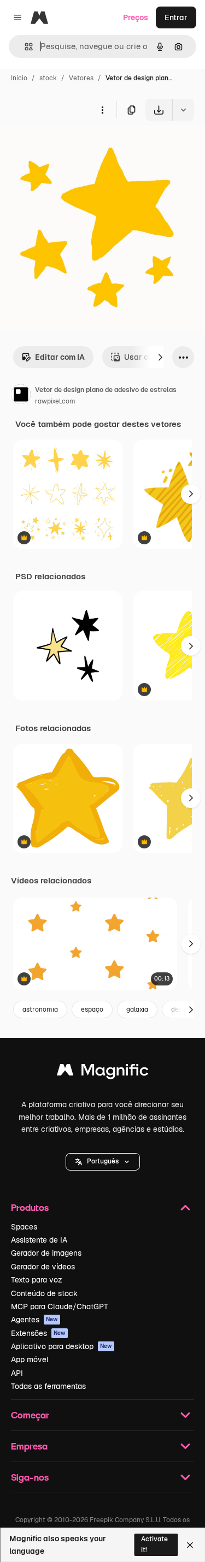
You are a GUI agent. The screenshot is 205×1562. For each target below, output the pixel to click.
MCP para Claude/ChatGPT (59, 1306)
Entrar (176, 17)
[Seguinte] (160, 357)
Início (19, 78)
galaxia (137, 1009)
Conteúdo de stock (44, 1293)
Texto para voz (36, 1280)
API (17, 1373)
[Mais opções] (102, 110)
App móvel (30, 1359)
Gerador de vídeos (43, 1267)
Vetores (81, 78)
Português (103, 1161)
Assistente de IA (39, 1240)
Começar (30, 1415)
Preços (135, 17)
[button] (103, 1162)
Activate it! (154, 1544)
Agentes (34, 1320)
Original (70, 146)
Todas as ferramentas (48, 1386)
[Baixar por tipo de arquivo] (183, 110)
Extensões (38, 1333)
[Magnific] (103, 1072)
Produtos (30, 1207)
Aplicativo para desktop (61, 1346)
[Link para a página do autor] (21, 395)
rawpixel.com (55, 401)
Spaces (24, 1227)
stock (48, 78)
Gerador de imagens (46, 1253)
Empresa (29, 1446)
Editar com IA (60, 357)
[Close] (190, 1545)
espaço (92, 1009)
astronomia (40, 1009)
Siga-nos (30, 1477)
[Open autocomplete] (24, 47)
